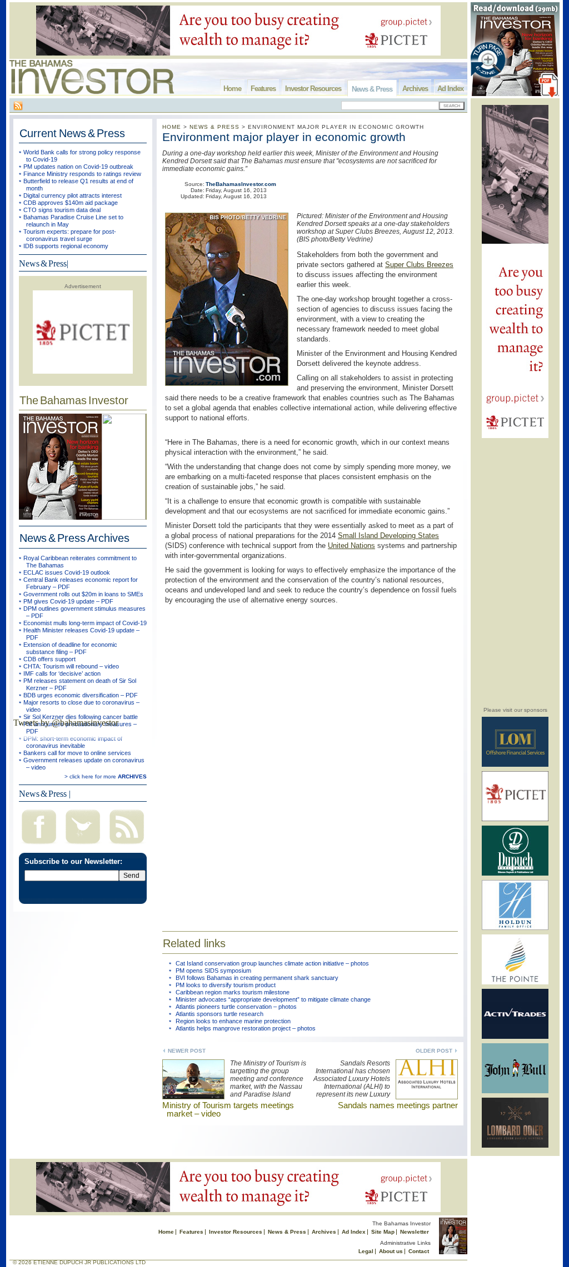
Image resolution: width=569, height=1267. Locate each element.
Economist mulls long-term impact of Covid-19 (85, 623)
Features (263, 88)
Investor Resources (313, 88)
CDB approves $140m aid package (70, 202)
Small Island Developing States (388, 535)
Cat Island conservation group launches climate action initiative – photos (272, 963)
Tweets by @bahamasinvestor (65, 722)
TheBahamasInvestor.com (241, 184)
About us (391, 1251)
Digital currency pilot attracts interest (72, 195)
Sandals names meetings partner (398, 1105)
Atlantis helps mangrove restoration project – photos (246, 1028)
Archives (415, 88)
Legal (365, 1251)
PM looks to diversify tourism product (226, 985)
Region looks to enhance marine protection (233, 1021)
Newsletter (414, 1232)
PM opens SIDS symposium (213, 970)
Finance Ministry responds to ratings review (82, 173)
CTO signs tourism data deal (62, 210)
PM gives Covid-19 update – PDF (68, 601)
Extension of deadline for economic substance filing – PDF (70, 648)
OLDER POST (434, 1051)
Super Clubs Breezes (419, 264)
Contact (418, 1251)
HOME (171, 127)
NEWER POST (187, 1051)
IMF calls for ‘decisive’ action (62, 673)
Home (232, 88)
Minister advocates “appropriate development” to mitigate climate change (273, 999)
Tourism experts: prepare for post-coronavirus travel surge (69, 235)
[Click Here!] (515, 765)
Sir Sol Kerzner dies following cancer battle (80, 716)
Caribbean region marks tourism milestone (233, 992)
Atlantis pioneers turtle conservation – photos (236, 1006)
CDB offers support (49, 659)
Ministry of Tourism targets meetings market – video (228, 1109)
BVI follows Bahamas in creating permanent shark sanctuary (257, 977)
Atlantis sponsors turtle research (219, 1013)
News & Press (372, 89)
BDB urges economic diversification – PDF (80, 695)
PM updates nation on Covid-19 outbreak (78, 166)
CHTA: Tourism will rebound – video (71, 666)
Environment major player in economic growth (284, 136)
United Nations (351, 545)
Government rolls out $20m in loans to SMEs (83, 594)
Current (72, 133)
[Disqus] (310, 760)
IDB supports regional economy (65, 246)
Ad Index (450, 88)
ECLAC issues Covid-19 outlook (66, 572)
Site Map (383, 1232)
